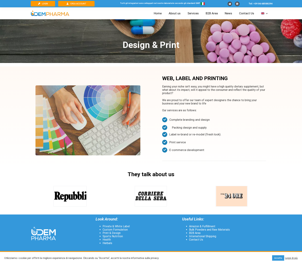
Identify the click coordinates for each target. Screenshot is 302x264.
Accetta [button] (278, 258)
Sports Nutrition (113, 236)
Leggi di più (291, 258)
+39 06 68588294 (263, 3)
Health (107, 239)
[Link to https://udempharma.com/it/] (230, 4)
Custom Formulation (115, 229)
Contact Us (196, 239)
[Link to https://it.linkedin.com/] (237, 4)
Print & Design (112, 233)
